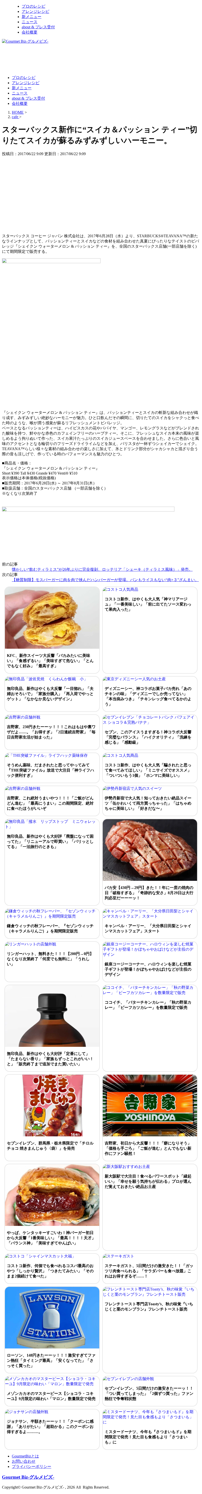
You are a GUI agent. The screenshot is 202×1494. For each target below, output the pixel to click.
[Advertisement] (91, 59)
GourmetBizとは (25, 1456)
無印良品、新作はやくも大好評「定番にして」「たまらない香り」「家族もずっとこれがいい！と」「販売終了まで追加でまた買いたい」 (50, 1058)
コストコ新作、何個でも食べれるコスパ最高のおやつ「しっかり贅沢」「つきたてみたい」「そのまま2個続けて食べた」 (50, 1271)
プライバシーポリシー (31, 1466)
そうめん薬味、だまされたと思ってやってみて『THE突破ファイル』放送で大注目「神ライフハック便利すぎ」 (50, 770)
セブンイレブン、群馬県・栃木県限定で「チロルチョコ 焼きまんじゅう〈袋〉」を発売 (50, 1145)
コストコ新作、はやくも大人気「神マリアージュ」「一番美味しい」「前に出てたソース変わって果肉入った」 (148, 604)
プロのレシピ (33, 6)
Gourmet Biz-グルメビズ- (28, 1477)
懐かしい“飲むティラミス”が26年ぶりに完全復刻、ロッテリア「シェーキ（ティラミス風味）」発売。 (102, 569)
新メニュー (31, 17)
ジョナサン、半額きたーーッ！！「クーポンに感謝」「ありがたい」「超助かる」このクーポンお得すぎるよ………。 (50, 1426)
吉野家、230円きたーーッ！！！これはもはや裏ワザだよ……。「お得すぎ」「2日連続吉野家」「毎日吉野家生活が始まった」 (51, 732)
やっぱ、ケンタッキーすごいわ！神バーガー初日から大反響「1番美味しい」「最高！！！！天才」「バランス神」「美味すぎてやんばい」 (51, 1238)
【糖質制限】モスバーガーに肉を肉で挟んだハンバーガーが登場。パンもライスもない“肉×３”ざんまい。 (105, 580)
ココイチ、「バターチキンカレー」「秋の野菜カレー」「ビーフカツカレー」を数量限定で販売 (148, 1005)
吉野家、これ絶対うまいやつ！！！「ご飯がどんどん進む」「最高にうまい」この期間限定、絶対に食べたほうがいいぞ (50, 803)
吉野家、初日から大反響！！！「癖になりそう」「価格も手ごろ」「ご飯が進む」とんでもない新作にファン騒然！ (148, 1148)
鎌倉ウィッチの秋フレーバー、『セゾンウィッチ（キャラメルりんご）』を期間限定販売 (50, 928)
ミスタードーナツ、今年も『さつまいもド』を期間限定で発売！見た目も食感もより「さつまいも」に (148, 1437)
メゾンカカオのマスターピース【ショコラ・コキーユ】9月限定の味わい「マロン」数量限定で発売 (51, 1396)
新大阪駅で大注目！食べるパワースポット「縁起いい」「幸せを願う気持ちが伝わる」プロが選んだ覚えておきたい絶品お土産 (148, 1181)
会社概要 (29, 32)
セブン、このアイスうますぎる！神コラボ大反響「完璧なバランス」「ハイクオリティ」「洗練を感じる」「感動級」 (148, 737)
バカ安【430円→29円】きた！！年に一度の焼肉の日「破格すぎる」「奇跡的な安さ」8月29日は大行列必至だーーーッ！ (149, 892)
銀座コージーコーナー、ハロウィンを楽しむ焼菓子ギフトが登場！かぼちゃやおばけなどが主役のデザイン (148, 969)
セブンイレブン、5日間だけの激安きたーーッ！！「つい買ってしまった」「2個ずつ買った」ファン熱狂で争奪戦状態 (149, 1393)
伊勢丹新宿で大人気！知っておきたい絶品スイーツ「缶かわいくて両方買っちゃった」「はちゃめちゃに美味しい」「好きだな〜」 (148, 803)
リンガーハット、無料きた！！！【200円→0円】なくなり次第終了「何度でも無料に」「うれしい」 (50, 959)
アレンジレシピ (35, 11)
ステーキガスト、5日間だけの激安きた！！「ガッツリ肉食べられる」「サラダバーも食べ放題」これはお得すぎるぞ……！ (149, 1271)
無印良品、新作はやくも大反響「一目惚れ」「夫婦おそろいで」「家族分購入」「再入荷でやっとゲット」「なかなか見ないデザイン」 (50, 693)
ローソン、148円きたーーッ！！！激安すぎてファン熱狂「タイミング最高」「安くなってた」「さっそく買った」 (51, 1360)
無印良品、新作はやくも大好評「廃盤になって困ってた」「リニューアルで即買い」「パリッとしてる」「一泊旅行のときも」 (50, 841)
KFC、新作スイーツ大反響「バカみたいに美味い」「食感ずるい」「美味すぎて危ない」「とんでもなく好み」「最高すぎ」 (50, 660)
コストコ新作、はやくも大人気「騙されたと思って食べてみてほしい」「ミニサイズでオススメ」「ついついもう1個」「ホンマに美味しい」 (148, 770)
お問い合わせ (23, 1461)
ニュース (29, 22)
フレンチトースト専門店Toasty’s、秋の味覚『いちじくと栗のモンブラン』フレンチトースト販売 (149, 1306)
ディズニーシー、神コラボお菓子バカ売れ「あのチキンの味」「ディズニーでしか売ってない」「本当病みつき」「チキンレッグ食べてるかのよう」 (148, 696)
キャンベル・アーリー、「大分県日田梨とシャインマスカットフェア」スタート (148, 928)
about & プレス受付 (38, 27)
